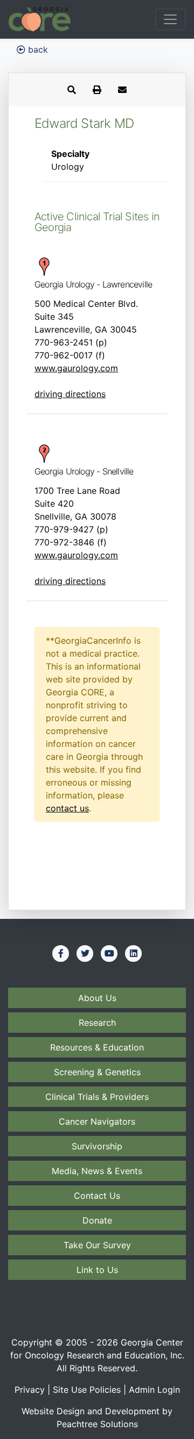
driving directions (70, 393)
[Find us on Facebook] (61, 953)
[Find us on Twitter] (85, 953)
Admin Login (154, 1389)
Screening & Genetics (97, 1072)
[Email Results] (122, 90)
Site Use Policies (87, 1389)
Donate (97, 1220)
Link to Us (97, 1269)
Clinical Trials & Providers (97, 1096)
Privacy (30, 1389)
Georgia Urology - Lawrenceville (93, 284)
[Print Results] (97, 90)
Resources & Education (97, 1047)
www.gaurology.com (76, 368)
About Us (97, 997)
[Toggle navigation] (170, 19)
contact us (67, 808)
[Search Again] (71, 90)
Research (97, 1022)
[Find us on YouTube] (109, 953)
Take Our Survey (97, 1245)
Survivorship (97, 1146)
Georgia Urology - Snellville (84, 471)
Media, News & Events (97, 1170)
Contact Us (97, 1195)
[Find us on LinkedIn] (133, 953)
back (36, 49)
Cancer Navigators (97, 1121)
